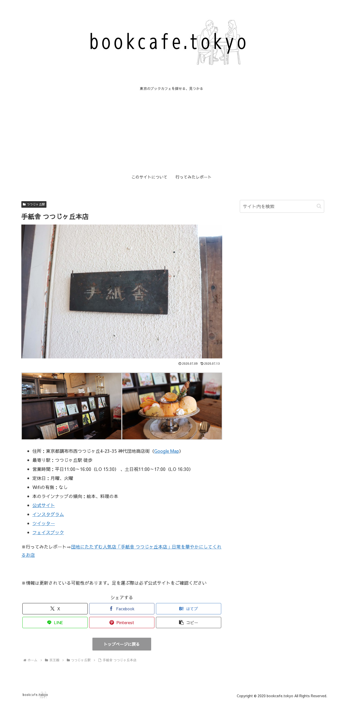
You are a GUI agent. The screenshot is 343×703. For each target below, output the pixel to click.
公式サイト (43, 505)
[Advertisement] (171, 131)
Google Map (166, 451)
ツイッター (43, 523)
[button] (188, 622)
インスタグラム (48, 514)
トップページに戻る (122, 644)
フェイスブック (48, 532)
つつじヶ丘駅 (36, 204)
